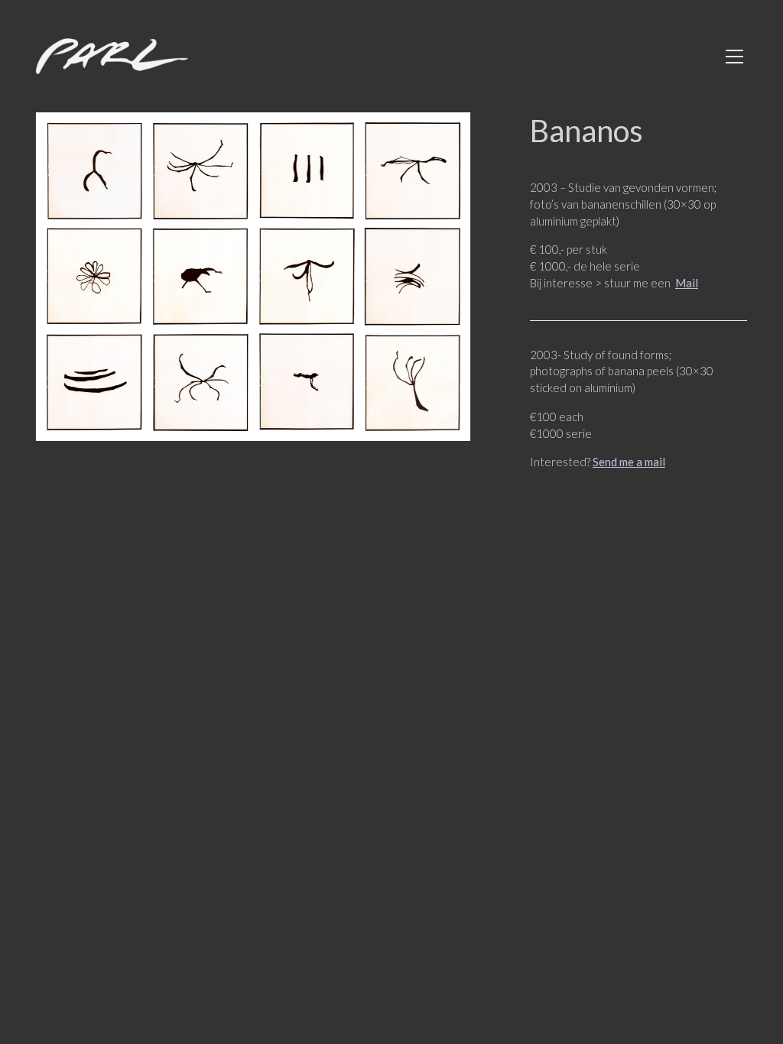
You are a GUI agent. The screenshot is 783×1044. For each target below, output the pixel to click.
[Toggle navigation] (734, 56)
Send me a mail (629, 462)
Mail (686, 283)
